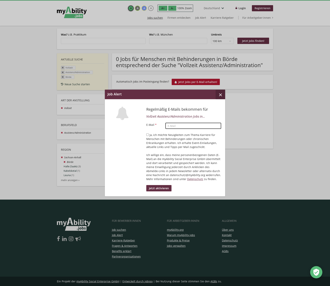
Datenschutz (195, 179)
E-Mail (151, 125)
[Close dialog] (220, 94)
